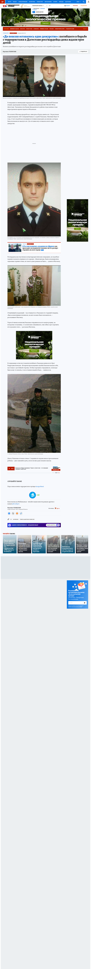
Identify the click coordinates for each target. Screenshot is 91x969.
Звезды (61, 1)
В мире (55, 1)
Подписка (84, 5)
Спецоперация (22, 1)
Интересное (15, 519)
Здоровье (68, 1)
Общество (40, 1)
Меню (2, 2)
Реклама (75, 5)
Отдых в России (70, 28)
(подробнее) (40, 486)
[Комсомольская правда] (11, 5)
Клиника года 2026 (14, 28)
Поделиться (84, 51)
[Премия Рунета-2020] (24, 5)
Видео (15, 1)
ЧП (11, 519)
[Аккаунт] (88, 2)
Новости (22, 28)
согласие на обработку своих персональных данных (75, 606)
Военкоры (36, 28)
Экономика (48, 1)
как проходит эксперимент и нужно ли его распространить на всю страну (40, 248)
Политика (32, 1)
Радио (68, 5)
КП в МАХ (51, 28)
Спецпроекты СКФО (60, 28)
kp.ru (58, 508)
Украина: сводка (44, 28)
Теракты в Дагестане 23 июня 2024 (27, 519)
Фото (9, 1)
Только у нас (29, 28)
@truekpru (15, 504)
